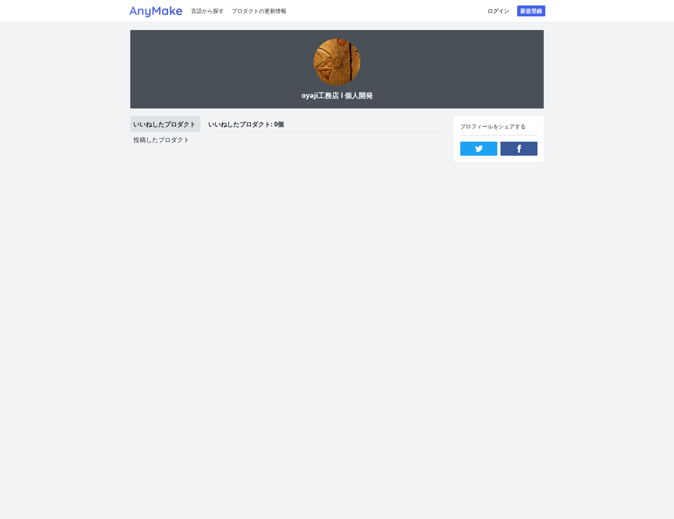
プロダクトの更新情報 (259, 10)
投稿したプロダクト (161, 139)
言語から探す (207, 10)
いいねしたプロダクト (164, 124)
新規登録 (531, 10)
